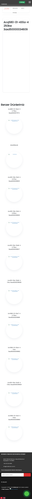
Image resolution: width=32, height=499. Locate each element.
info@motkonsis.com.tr (9, 466)
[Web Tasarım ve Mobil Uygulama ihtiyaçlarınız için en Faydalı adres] (14, 489)
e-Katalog (22, 2)
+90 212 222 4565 (7, 463)
